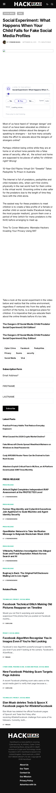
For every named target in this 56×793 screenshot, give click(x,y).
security (30, 353)
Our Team (24, 768)
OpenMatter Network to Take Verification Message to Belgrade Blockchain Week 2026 (26, 532)
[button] (4, 4)
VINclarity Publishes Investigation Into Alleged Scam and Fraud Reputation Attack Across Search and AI (27, 553)
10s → (31, 101)
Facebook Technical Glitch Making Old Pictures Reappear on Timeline (27, 606)
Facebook (25, 348)
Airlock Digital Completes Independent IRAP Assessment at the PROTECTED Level (26, 491)
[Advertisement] (28, 265)
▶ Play (20, 101)
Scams (19, 353)
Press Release (8, 485)
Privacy (7, 353)
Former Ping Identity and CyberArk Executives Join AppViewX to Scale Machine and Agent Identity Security (27, 512)
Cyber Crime (10, 348)
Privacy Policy (26, 780)
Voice (8, 107)
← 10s (9, 101)
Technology (7, 599)
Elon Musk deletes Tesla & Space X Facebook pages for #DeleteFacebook (27, 704)
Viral (20, 13)
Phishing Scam (18, 667)
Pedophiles (39, 348)
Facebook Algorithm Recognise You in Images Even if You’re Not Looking (27, 639)
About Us (24, 764)
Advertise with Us (28, 784)
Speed (41, 100)
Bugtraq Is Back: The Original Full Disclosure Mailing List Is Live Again (25, 574)
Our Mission (25, 776)
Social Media (9, 13)
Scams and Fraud (31, 667)
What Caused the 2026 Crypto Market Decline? (24, 436)
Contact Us (25, 772)
